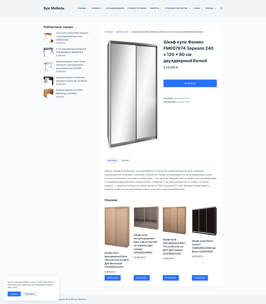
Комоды (82, 8)
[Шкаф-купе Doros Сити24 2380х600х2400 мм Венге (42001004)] (204, 221)
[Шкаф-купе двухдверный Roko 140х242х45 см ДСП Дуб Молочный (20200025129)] (117, 227)
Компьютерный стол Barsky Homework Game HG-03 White (71, 79)
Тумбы (196, 8)
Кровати (96, 8)
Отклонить (30, 294)
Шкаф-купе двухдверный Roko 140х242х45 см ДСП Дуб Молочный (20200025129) (117, 259)
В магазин (190, 83)
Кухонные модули (115, 8)
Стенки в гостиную (136, 8)
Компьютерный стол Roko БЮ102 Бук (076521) (69, 92)
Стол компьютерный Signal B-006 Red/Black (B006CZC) (71, 51)
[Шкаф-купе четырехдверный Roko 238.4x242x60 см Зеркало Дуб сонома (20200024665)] (146, 218)
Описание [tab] (112, 160)
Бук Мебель (54, 8)
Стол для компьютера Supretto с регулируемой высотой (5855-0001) (72, 36)
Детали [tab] (125, 160)
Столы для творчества (176, 8)
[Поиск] (221, 8)
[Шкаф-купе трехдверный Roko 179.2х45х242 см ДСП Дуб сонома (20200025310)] (175, 220)
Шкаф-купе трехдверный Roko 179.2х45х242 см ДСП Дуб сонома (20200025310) (174, 246)
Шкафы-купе (183, 102)
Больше (209, 8)
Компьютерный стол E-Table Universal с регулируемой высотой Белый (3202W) (70, 65)
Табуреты (154, 8)
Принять (14, 294)
